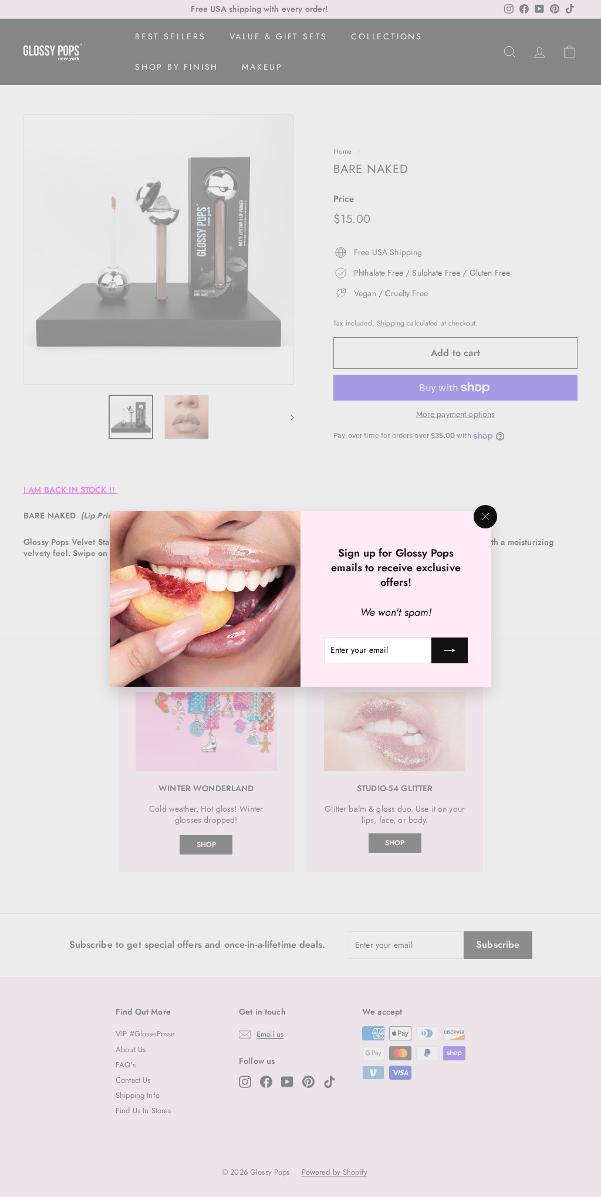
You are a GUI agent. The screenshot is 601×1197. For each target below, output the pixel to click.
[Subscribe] (449, 650)
